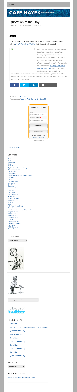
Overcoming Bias (13, 217)
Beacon (10, 164)
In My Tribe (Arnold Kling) (15, 206)
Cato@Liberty (12, 171)
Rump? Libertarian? (17, 334)
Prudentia (10, 219)
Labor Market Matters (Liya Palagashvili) (19, 210)
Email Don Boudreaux (14, 147)
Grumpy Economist (13, 198)
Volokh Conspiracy (13, 227)
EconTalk (10, 185)
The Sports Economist (14, 223)
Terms (37, 140)
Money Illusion (12, 213)
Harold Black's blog (13, 200)
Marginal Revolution (13, 212)
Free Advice (11, 192)
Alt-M (9, 160)
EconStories (11, 183)
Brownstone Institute (14, 170)
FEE (9, 189)
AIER (9, 158)
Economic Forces (13, 181)
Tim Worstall (11, 225)
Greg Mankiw (11, 196)
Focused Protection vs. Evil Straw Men (33, 99)
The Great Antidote (13, 221)
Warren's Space (12, 229)
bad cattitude (11, 162)
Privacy (42, 140)
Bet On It (10, 166)
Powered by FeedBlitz (39, 137)
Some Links (21, 96)
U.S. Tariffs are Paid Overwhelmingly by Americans (29, 327)
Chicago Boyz (12, 173)
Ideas (9, 204)
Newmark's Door (12, 215)
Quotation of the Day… (18, 331)
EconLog (10, 179)
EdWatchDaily (12, 187)
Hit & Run (10, 202)
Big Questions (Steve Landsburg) (17, 168)
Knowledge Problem (13, 208)
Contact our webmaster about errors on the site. (21, 377)
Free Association (13, 194)
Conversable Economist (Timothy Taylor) (19, 175)
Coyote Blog (11, 177)
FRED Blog (11, 191)
